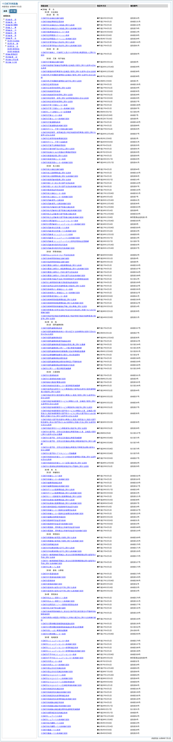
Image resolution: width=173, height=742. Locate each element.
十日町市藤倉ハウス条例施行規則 (54, 733)
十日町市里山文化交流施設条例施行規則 (57, 672)
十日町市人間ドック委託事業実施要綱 (56, 368)
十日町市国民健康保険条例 (51, 328)
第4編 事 (10, 28)
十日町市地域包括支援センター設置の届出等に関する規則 (64, 463)
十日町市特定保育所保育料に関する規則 (57, 102)
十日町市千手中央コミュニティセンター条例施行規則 (62, 658)
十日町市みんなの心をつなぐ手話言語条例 (57, 255)
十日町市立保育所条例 (50, 84)
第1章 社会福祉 (13, 41)
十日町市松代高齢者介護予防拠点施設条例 (57, 207)
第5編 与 (10, 30)
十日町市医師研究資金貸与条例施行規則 (57, 524)
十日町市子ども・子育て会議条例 (54, 142)
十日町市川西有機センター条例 (53, 634)
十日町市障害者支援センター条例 (54, 296)
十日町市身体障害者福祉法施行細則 (55, 258)
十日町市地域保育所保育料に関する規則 (57, 95)
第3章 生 (12, 46)
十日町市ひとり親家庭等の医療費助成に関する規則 (61, 496)
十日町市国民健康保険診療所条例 (54, 358)
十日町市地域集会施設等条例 (52, 702)
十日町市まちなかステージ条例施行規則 (57, 678)
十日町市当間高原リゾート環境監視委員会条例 (59, 605)
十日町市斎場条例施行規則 (51, 584)
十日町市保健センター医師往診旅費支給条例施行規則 (62, 514)
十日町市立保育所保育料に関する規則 (56, 88)
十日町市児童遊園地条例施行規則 (54, 126)
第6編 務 (10, 33)
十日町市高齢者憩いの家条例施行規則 (56, 204)
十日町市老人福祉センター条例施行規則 (57, 197)
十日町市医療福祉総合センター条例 (55, 32)
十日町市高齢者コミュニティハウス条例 (57, 234)
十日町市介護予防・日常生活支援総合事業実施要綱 (61, 438)
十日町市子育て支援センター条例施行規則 (57, 108)
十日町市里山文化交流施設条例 (53, 668)
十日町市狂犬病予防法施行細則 (53, 608)
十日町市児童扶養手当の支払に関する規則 (57, 149)
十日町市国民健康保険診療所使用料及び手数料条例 (61, 362)
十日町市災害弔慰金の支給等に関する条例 (57, 42)
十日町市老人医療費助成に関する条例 (56, 173)
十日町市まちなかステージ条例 (53, 675)
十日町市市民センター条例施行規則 (55, 665)
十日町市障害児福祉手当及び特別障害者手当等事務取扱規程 (65, 279)
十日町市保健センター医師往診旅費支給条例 (58, 510)
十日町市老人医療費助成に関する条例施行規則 (59, 176)
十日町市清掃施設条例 (50, 544)
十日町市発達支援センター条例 (53, 159)
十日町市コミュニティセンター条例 (55, 641)
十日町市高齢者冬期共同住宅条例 (54, 245)
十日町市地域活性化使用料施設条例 (55, 696)
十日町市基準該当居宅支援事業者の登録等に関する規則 (63, 286)
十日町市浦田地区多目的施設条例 (54, 713)
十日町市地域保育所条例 (50, 91)
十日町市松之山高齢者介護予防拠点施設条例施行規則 (62, 217)
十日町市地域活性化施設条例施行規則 (56, 692)
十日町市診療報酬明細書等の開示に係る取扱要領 (60, 355)
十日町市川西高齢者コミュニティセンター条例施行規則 (63, 224)
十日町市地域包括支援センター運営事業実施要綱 (60, 386)
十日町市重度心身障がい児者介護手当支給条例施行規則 (63, 276)
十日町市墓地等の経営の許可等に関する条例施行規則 (62, 591)
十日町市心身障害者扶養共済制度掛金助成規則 (59, 282)
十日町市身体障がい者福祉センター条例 (57, 289)
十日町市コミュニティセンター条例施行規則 (58, 644)
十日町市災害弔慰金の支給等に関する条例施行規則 (61, 46)
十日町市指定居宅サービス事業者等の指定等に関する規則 (64, 428)
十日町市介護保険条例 (50, 375)
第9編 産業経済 (11, 54)
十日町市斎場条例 (48, 581)
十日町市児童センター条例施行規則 (55, 119)
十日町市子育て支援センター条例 (54, 105)
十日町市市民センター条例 (51, 661)
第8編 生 (10, 38)
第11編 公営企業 (11, 60)
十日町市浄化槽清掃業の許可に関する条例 (57, 548)
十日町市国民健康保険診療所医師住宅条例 (57, 365)
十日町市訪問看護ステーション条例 (55, 35)
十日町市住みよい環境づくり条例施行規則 (57, 601)
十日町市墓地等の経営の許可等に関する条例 (58, 587)
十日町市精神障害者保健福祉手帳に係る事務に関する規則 (64, 306)
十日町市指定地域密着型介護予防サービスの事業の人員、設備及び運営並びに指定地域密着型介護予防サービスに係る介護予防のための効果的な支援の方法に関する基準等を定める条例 (68, 413)
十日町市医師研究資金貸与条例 (53, 520)
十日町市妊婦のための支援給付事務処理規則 (58, 152)
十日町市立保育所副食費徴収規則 (54, 138)
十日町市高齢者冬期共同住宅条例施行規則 (57, 248)
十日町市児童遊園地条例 (50, 122)
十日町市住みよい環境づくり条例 (54, 598)
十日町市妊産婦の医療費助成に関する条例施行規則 (61, 503)
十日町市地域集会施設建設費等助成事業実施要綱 (60, 709)
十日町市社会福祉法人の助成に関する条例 (57, 25)
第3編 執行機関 (11, 25)
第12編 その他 (11, 62)
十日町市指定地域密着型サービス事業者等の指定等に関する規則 (66, 407)
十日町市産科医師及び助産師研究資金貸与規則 (59, 507)
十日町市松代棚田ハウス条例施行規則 (56, 726)
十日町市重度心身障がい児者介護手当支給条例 (59, 272)
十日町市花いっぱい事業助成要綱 (54, 630)
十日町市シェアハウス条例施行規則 (55, 720)
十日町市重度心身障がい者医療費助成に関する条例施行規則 (65, 269)
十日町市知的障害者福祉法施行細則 (55, 262)
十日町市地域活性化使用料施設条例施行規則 (58, 699)
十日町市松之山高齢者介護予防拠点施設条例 (58, 214)
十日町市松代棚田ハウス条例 (52, 723)
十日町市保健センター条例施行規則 (55, 479)
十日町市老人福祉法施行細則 (52, 169)
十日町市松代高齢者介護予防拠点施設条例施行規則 (61, 210)
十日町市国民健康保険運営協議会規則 (56, 341)
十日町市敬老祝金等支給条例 (52, 190)
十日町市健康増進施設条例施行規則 (55, 486)
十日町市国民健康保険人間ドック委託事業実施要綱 (61, 348)
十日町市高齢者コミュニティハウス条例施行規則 (60, 238)
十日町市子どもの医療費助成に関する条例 (57, 490)
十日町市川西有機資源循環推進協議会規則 (57, 624)
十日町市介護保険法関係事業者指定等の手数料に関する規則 (65, 466)
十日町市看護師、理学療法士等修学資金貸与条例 (60, 527)
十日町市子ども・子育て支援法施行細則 (57, 129)
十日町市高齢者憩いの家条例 (52, 200)
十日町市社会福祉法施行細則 (52, 18)
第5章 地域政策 (13, 52)
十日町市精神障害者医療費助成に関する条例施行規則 (62, 303)
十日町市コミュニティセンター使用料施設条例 (59, 648)
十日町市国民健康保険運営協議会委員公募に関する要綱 (63, 344)
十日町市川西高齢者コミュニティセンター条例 (59, 221)
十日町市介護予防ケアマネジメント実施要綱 (58, 453)
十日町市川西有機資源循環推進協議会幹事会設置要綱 (62, 627)
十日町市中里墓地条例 (50, 574)
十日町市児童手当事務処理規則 (53, 145)
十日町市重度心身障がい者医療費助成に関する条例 (61, 265)
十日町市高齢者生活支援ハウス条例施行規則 (58, 231)
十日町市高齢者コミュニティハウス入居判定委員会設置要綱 (65, 241)
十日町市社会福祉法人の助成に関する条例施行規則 (61, 28)
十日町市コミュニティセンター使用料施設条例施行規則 (63, 651)
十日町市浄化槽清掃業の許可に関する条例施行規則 (61, 551)
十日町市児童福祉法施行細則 (52, 62)
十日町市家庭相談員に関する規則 (54, 156)
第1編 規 (10, 20)
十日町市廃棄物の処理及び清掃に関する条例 (58, 538)
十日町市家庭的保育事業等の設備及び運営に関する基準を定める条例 (68, 71)
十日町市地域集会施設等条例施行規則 (56, 706)
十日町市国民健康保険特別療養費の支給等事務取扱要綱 (63, 351)
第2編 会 (10, 22)
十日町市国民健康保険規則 (51, 338)
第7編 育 (10, 36)
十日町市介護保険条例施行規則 (53, 379)
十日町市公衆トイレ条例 (50, 567)
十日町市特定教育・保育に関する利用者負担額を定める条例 (65, 98)
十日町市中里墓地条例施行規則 (53, 577)
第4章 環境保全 (13, 49)
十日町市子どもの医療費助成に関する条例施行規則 (61, 493)
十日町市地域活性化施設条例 (52, 689)
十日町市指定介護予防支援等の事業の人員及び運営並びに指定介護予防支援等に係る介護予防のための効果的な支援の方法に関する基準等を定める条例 (68, 422)
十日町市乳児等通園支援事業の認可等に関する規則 (61, 81)
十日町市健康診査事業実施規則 (53, 517)
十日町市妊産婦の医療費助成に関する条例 (57, 500)
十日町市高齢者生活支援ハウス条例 (55, 228)
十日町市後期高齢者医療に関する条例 (56, 180)
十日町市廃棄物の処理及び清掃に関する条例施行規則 (62, 541)
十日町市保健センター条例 (51, 476)
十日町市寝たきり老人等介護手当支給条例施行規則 (61, 186)
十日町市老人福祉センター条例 (53, 193)
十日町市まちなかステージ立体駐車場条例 (57, 682)
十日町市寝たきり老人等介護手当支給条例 (57, 183)
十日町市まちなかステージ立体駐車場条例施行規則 (61, 685)
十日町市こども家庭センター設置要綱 (56, 112)
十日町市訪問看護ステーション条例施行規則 (58, 39)
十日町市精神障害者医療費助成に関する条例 (58, 300)
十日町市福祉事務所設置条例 (52, 22)
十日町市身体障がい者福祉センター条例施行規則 (60, 293)
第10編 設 (11, 57)
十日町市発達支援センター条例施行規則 (57, 162)
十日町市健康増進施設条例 (51, 483)
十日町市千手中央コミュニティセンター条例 (58, 654)
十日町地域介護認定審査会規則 (53, 382)
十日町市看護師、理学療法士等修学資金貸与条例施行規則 (64, 531)
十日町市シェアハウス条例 (51, 716)
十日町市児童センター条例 (51, 115)
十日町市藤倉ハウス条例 (50, 730)
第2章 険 (12, 44)
